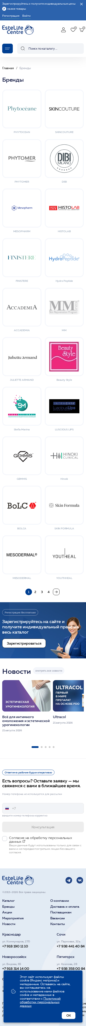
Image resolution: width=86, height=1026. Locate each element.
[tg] (68, 880)
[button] (35, 747)
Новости (8, 924)
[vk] (80, 880)
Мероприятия (13, 918)
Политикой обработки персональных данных (40, 1002)
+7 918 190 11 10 (15, 946)
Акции (7, 912)
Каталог (8, 901)
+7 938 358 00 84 (71, 968)
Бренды (8, 907)
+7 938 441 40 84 (71, 946)
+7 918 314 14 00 (15, 968)
